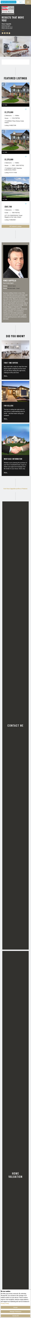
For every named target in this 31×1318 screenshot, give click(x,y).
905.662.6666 (11, 288)
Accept (15, 1307)
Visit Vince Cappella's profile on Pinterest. (15, 488)
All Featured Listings (15, 226)
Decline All (15, 1316)
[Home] (8, 10)
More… (6, 376)
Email (3, 30)
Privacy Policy (5, 1303)
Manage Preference (15, 1311)
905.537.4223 (12, 286)
